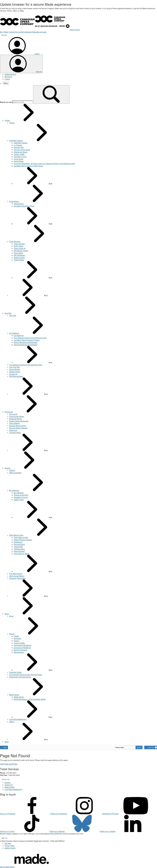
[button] (1, 83)
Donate (4, 35)
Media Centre (9, 787)
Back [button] (50, 183)
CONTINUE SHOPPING (8, 764)
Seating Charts (10, 848)
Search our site (6, 102)
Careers (7, 782)
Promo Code (119, 747)
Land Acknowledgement (13, 789)
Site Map (8, 843)
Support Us (9, 785)
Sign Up (4, 838)
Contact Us (5, 779)
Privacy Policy (10, 845)
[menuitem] (7, 120)
